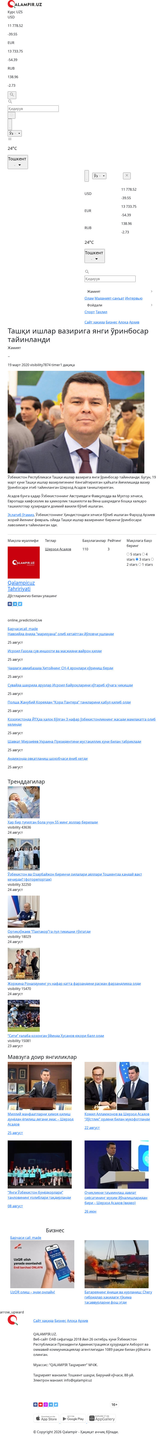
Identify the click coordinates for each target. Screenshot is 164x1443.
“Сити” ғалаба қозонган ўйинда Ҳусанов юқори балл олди (56, 1035)
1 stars (147, 564)
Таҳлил (101, 312)
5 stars (135, 554)
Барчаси (23, 628)
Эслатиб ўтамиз (21, 514)
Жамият (94, 291)
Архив (134, 322)
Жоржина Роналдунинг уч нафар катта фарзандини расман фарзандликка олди (74, 983)
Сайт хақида (95, 322)
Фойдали (94, 305)
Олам (89, 298)
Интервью (133, 298)
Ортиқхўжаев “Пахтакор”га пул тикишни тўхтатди (49, 931)
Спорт (90, 312)
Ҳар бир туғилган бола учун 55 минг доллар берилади (53, 822)
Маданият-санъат (109, 298)
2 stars (132, 564)
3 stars (144, 559)
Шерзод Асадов (58, 549)
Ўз (11, 133)
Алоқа (123, 322)
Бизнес (111, 322)
